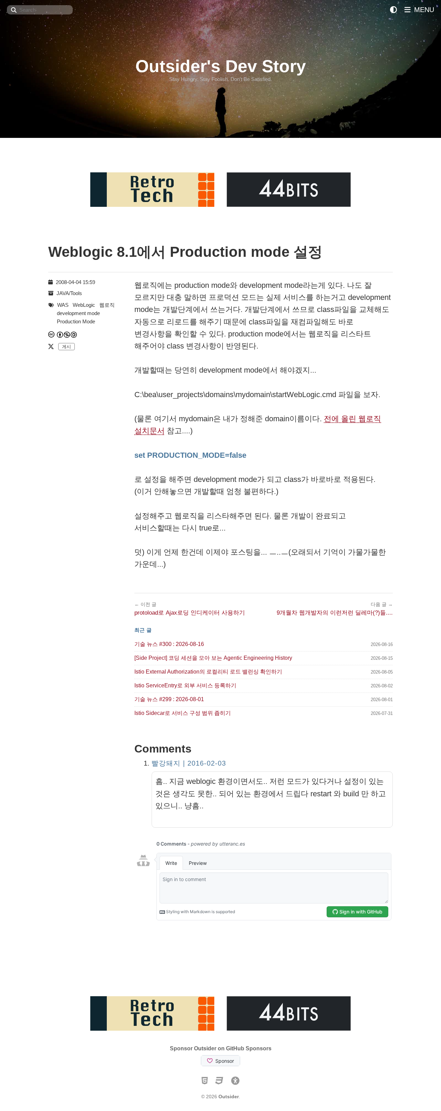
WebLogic (84, 305)
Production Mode (76, 321)
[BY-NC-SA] (67, 334)
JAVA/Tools (69, 293)
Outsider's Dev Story (220, 66)
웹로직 (107, 305)
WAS (63, 305)
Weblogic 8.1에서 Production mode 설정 (185, 252)
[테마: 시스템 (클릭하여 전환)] (393, 10)
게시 (66, 346)
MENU (423, 9)
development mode (78, 313)
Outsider (228, 1096)
